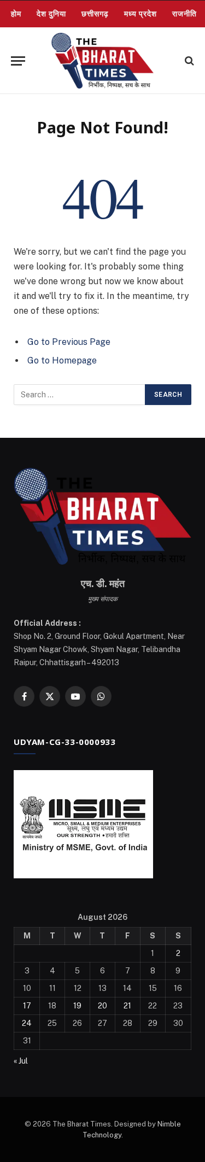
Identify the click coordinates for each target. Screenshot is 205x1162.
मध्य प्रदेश (140, 13)
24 (27, 1023)
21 (127, 1005)
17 (27, 1005)
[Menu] (18, 61)
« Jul (21, 1061)
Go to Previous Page (68, 342)
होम (16, 13)
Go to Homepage (62, 360)
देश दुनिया (51, 13)
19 (77, 1005)
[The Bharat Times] (102, 60)
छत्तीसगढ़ (95, 13)
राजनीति (184, 13)
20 (102, 1005)
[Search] (188, 61)
